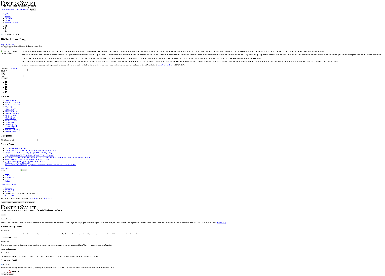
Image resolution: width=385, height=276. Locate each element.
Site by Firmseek (10, 195)
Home (7, 13)
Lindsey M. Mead (10, 119)
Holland (7, 181)
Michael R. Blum (10, 101)
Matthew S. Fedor (10, 108)
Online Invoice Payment (8, 184)
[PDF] (6, 82)
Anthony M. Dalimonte (12, 102)
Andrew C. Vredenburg (12, 129)
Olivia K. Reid (9, 122)
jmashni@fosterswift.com (165, 65)
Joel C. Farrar (9, 106)
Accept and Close (29, 202)
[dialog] (192, 200)
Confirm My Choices (7, 274)
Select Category (6, 140)
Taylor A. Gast (9, 110)
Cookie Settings (6, 9)
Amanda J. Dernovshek (12, 104)
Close (3, 215)
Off (9, 264)
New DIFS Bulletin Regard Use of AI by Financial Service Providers (27, 159)
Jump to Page (5, 168)
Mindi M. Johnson (10, 117)
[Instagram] (6, 31)
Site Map (8, 191)
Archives (8, 17)
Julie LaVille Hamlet (11, 111)
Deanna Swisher (10, 128)
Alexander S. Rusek (11, 124)
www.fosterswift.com (11, 22)
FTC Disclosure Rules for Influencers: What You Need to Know (25, 161)
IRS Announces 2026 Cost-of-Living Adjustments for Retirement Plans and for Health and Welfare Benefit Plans (40, 165)
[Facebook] (5, 28)
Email (3, 76)
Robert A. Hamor (10, 115)
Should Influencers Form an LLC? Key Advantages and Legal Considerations (29, 156)
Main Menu (24, 9)
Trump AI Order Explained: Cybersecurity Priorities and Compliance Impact (29, 152)
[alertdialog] (192, 240)
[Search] (29, 9)
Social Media (12, 68)
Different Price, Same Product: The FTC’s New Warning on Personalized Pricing (30, 150)
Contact (7, 20)
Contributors (9, 18)
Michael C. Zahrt (10, 131)
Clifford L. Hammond (12, 113)
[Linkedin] (6, 26)
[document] (192, 240)
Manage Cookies (6, 202)
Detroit (7, 179)
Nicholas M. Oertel (11, 120)
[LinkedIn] (6, 85)
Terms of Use (47, 198)
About (7, 15)
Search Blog (5, 70)
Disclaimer (8, 188)
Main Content (15, 9)
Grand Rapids (9, 177)
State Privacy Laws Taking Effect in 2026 (18, 163)
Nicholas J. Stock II (11, 126)
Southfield (8, 175)
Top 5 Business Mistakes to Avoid (15, 148)
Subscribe (4, 78)
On (4, 264)
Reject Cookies (17, 202)
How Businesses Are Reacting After (31, 154)
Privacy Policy (9, 190)
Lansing (7, 174)
